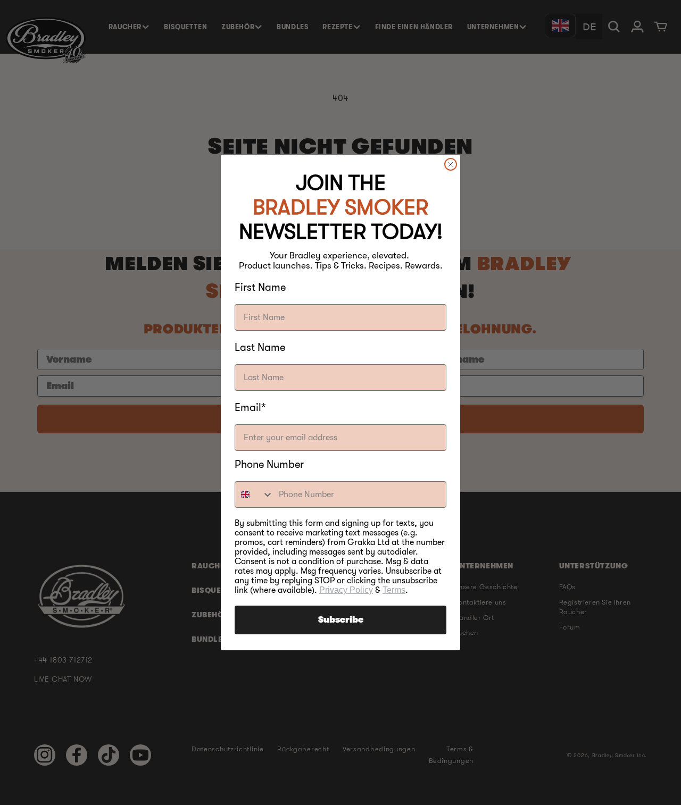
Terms (394, 589)
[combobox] (254, 494)
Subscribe (340, 620)
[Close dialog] (450, 164)
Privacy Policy (346, 589)
